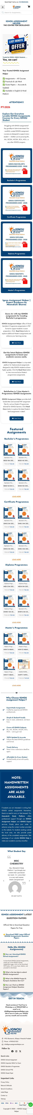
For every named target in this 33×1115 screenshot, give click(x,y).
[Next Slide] (29, 881)
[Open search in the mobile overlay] (16, 12)
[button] (16, 955)
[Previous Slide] (4, 881)
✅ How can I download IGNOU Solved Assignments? (14, 955)
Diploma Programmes (16, 253)
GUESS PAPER (23, 672)
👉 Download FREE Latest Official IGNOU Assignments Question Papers (16, 936)
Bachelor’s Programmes (16, 180)
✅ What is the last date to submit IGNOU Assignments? (15, 973)
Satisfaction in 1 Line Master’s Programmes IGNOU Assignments (16, 392)
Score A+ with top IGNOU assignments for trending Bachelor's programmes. (16, 315)
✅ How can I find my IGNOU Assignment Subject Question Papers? (13, 987)
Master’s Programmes (16, 290)
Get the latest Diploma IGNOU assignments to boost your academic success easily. (16, 354)
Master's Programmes (10, 647)
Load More (16, 496)
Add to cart (9, 455)
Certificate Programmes (16, 217)
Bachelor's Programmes (10, 458)
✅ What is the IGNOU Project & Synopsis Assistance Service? (14, 979)
